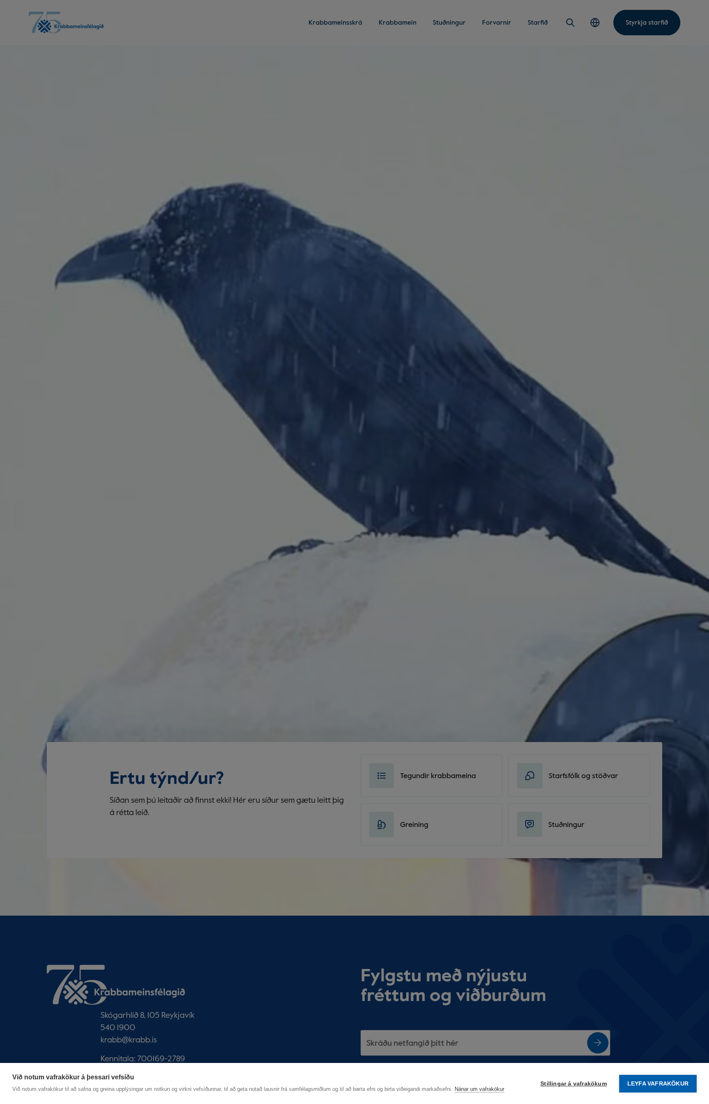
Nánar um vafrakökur (479, 1089)
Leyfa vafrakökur (657, 1084)
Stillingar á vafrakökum (573, 1084)
